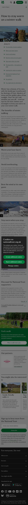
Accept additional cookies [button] (14, 257)
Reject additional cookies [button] (14, 262)
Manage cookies (13, 266)
